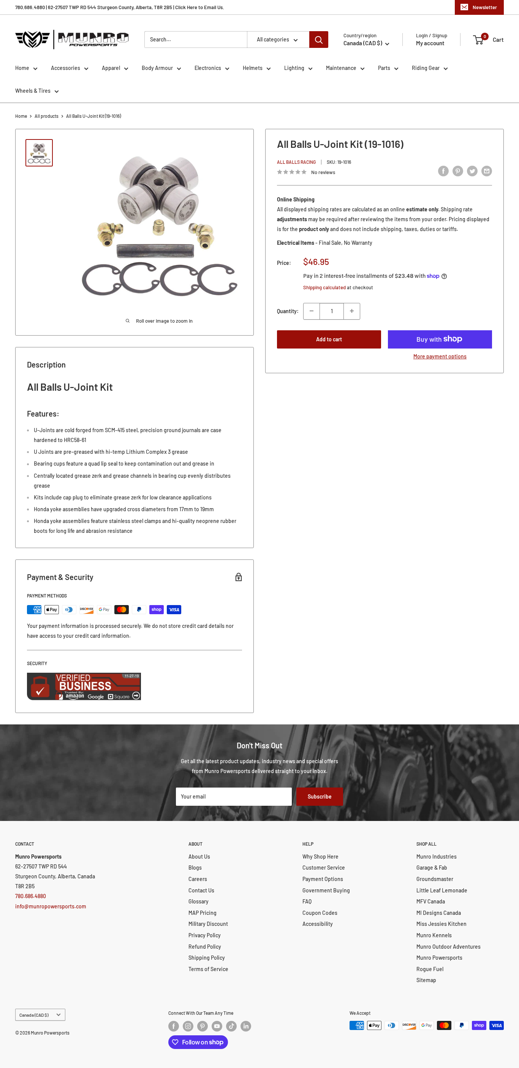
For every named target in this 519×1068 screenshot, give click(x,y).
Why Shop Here (320, 856)
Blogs (195, 867)
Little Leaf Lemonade (441, 890)
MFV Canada (430, 901)
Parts (384, 68)
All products (47, 116)
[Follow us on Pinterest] (202, 1026)
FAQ (307, 901)
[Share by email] (486, 171)
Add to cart (329, 339)
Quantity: (288, 310)
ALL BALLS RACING (296, 162)
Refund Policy (204, 946)
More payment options (440, 356)
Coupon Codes (319, 913)
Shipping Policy (206, 957)
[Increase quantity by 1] (352, 311)
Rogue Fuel (429, 969)
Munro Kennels (434, 935)
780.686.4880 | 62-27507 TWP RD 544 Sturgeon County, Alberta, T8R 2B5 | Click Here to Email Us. (119, 7)
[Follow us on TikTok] (231, 1026)
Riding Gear (426, 68)
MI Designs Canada (438, 913)
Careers (197, 879)
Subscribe (320, 796)
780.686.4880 (30, 896)
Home (22, 68)
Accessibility (317, 924)
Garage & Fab (431, 867)
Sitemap (426, 980)
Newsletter (485, 7)
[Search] (318, 39)
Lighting (294, 68)
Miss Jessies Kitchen (441, 924)
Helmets (253, 68)
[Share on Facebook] (443, 171)
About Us (199, 856)
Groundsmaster (434, 879)
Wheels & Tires (33, 90)
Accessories (65, 68)
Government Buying (326, 890)
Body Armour (157, 68)
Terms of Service (208, 969)
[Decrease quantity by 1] (312, 311)
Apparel (111, 68)
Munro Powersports (439, 957)
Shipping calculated (324, 287)
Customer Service (323, 867)
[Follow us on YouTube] (217, 1026)
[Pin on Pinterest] (458, 171)
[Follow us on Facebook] (173, 1026)
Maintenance (341, 68)
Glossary (198, 901)
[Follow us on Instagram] (188, 1026)
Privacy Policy (204, 935)
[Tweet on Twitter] (472, 171)
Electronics (208, 68)
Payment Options (322, 879)
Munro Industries (436, 856)
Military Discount (208, 924)
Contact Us (201, 890)
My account (430, 43)
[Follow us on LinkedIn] (246, 1026)
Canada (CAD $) (33, 1014)
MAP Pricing (202, 913)
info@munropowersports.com (50, 906)
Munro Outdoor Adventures (448, 946)
